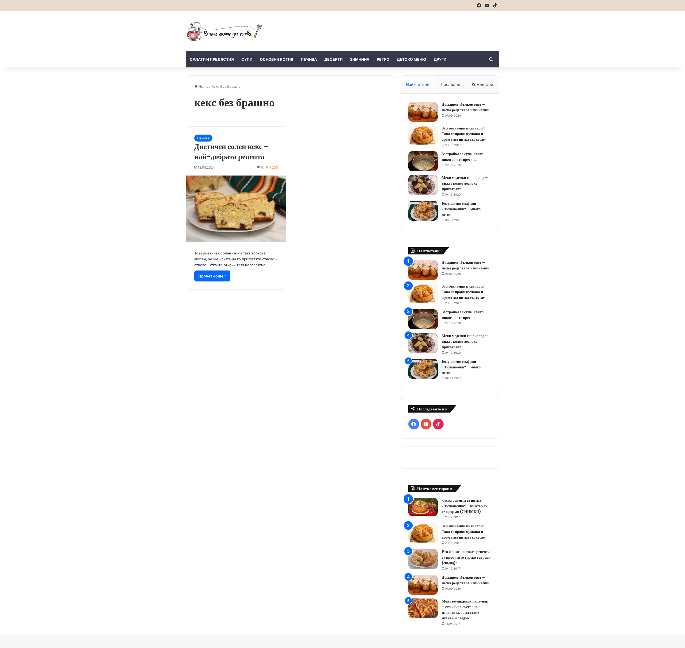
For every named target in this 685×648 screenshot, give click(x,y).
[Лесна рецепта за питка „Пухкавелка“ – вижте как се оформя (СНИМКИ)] (423, 507)
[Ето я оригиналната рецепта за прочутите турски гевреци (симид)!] (423, 559)
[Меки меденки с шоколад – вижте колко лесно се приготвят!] (423, 185)
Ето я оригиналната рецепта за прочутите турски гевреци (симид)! (466, 557)
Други (440, 59)
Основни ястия (276, 59)
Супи (246, 59)
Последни (450, 84)
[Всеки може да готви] (224, 31)
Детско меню (411, 59)
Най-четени (417, 84)
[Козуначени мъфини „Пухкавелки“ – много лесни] (423, 211)
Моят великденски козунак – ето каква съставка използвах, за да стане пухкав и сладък (465, 610)
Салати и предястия (212, 59)
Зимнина (359, 59)
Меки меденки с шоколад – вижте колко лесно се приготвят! (465, 183)
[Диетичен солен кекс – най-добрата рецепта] (236, 209)
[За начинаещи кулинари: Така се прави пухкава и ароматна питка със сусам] (423, 135)
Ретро (383, 59)
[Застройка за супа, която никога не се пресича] (423, 161)
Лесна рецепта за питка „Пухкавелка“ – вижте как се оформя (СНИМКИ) (465, 506)
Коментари (482, 84)
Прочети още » (212, 276)
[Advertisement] (396, 29)
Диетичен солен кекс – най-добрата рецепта (231, 152)
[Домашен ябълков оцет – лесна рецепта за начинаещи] (423, 112)
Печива (309, 59)
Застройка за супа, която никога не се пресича (463, 156)
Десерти (333, 59)
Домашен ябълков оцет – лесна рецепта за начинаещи (465, 107)
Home (202, 86)
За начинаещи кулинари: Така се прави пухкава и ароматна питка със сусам (464, 133)
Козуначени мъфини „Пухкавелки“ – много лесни (461, 209)
